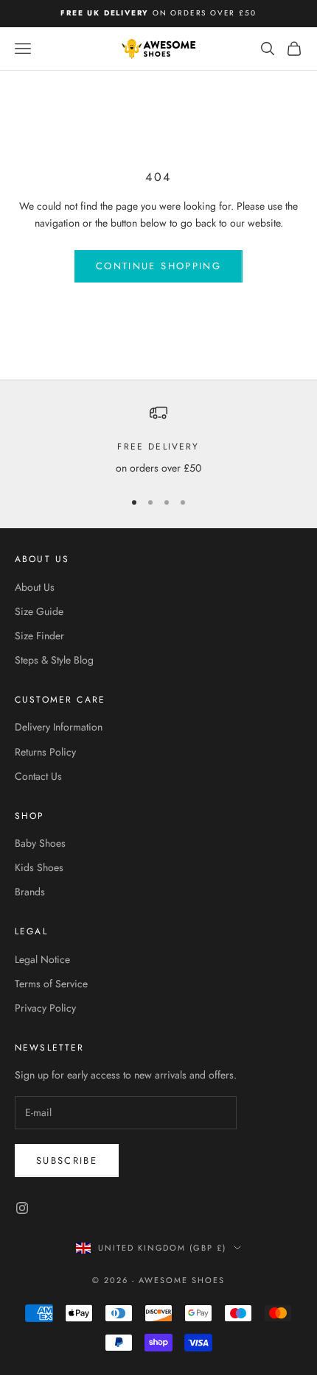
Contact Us (38, 776)
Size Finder (39, 635)
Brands (30, 891)
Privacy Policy (45, 1008)
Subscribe (66, 1161)
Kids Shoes (39, 867)
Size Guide (39, 611)
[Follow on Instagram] (22, 1208)
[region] (158, 440)
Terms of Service (51, 983)
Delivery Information (58, 727)
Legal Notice (42, 959)
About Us (35, 587)
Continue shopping (158, 266)
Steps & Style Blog (54, 660)
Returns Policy (45, 752)
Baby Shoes (40, 843)
